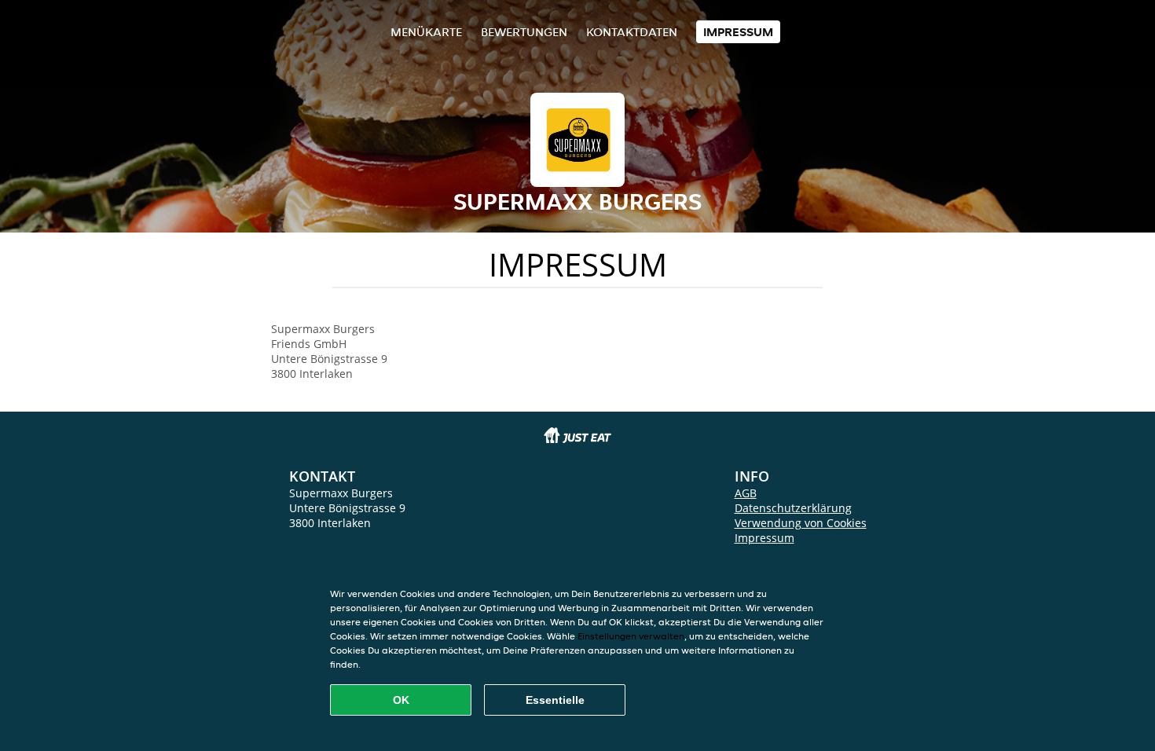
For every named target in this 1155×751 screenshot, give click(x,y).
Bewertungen (524, 32)
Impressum (738, 32)
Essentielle (555, 700)
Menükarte (426, 32)
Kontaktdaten (631, 32)
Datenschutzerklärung (793, 507)
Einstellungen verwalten (631, 636)
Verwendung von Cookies (801, 522)
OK (401, 700)
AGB (746, 492)
